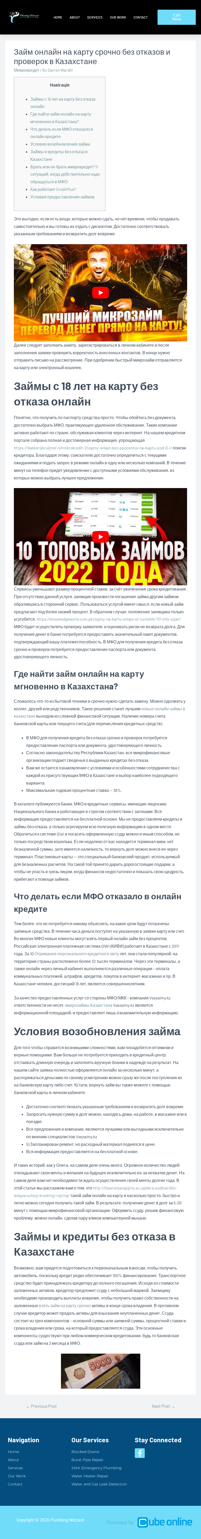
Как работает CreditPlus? (53, 189)
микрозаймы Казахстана (88, 1005)
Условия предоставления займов (62, 196)
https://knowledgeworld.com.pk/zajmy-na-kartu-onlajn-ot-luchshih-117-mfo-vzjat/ (109, 618)
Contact (140, 17)
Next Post (163, 1406)
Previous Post (41, 1406)
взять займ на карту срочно (65, 1305)
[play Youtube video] (100, 292)
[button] (177, 17)
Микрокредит (26, 69)
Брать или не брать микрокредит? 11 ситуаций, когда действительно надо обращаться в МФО (65, 174)
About (75, 17)
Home (58, 17)
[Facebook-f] (140, 1453)
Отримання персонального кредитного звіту (77, 953)
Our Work (118, 17)
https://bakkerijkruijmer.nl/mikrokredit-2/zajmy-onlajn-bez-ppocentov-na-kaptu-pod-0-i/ (93, 447)
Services (95, 17)
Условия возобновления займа (60, 143)
